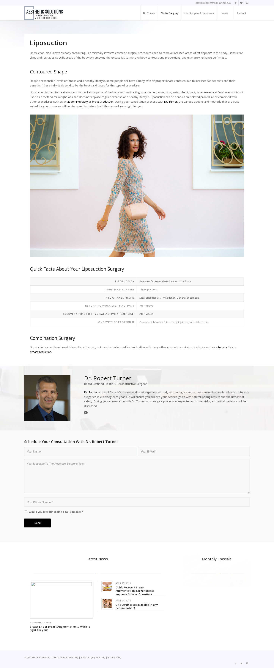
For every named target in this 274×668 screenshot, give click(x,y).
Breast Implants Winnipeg (65, 657)
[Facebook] (235, 3)
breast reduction (103, 101)
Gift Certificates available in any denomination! (137, 606)
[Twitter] (241, 3)
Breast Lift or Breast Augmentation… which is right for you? (60, 628)
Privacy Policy (115, 657)
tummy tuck (225, 347)
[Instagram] (247, 3)
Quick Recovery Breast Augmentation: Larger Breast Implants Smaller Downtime (135, 591)
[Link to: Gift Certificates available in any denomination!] (107, 603)
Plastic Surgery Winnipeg (93, 657)
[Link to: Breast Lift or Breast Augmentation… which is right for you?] (61, 599)
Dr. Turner (170, 101)
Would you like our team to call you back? (56, 512)
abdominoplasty (77, 101)
